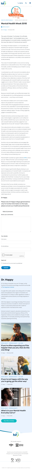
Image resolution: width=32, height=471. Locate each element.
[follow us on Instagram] (14, 449)
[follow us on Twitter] (13, 449)
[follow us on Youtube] (19, 449)
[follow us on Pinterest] (17, 449)
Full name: (4, 239)
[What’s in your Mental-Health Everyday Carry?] (16, 397)
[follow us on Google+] (16, 449)
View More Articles (9, 421)
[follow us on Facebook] (12, 449)
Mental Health (6, 26)
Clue (25, 467)
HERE (25, 157)
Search (26, 3)
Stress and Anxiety (13, 343)
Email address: (5, 246)
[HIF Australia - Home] (4, 3)
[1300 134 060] (20, 3)
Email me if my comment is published (12, 263)
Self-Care (20, 343)
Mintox (29, 467)
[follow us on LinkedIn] (18, 449)
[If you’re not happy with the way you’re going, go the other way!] (16, 365)
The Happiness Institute (8, 287)
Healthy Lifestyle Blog (7, 20)
